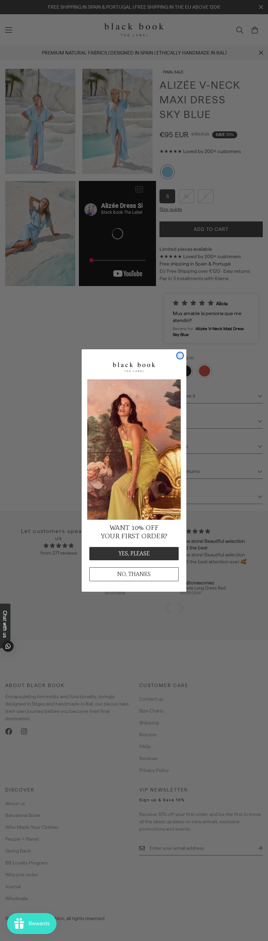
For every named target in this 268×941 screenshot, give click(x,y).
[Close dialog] (180, 355)
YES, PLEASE (134, 553)
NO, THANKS (134, 574)
